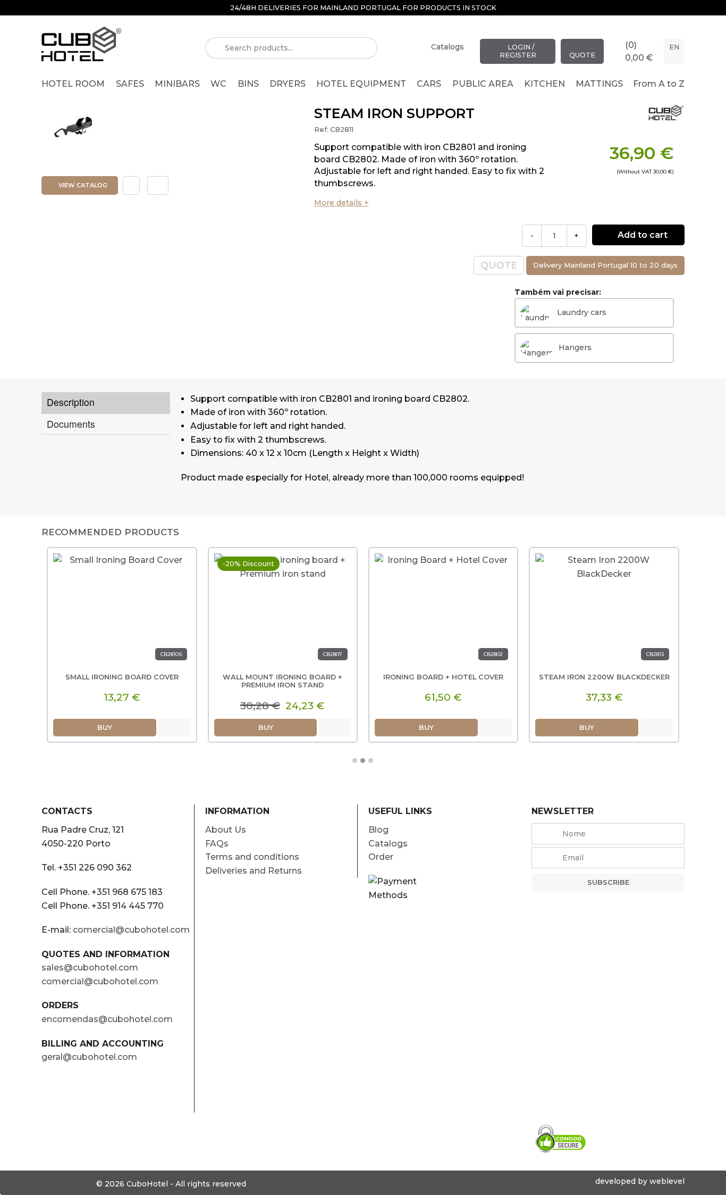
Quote (582, 55)
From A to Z (659, 84)
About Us (225, 830)
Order (380, 857)
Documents (71, 423)
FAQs (217, 844)
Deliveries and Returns (253, 871)
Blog (378, 830)
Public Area (482, 84)
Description (71, 402)
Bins (248, 84)
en (674, 47)
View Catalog (82, 185)
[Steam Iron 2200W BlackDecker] (603, 610)
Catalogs (447, 47)
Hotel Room (73, 84)
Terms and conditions (252, 857)
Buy (104, 728)
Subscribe (608, 882)
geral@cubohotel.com (89, 1057)
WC (218, 84)
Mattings (599, 84)
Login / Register (518, 51)
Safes (130, 84)
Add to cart (641, 235)
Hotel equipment (361, 84)
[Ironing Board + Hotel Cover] (443, 610)
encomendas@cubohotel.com (107, 1019)
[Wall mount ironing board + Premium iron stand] (282, 610)
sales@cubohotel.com (89, 967)
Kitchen (544, 84)
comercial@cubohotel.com (131, 930)
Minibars (177, 84)
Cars (429, 84)
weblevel (667, 1181)
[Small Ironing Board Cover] (121, 610)
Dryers (287, 84)
